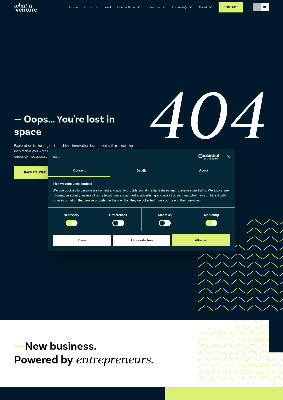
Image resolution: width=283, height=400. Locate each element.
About (202, 7)
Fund (107, 7)
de (265, 7)
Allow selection (142, 240)
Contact (231, 7)
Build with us (126, 7)
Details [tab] (142, 170)
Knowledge (179, 7)
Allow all (201, 240)
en (257, 7)
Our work (90, 7)
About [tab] (203, 170)
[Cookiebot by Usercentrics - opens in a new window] (201, 157)
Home (73, 7)
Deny (82, 240)
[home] (25, 7)
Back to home (35, 172)
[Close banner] (228, 156)
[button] (129, 7)
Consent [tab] (79, 170)
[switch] (118, 223)
